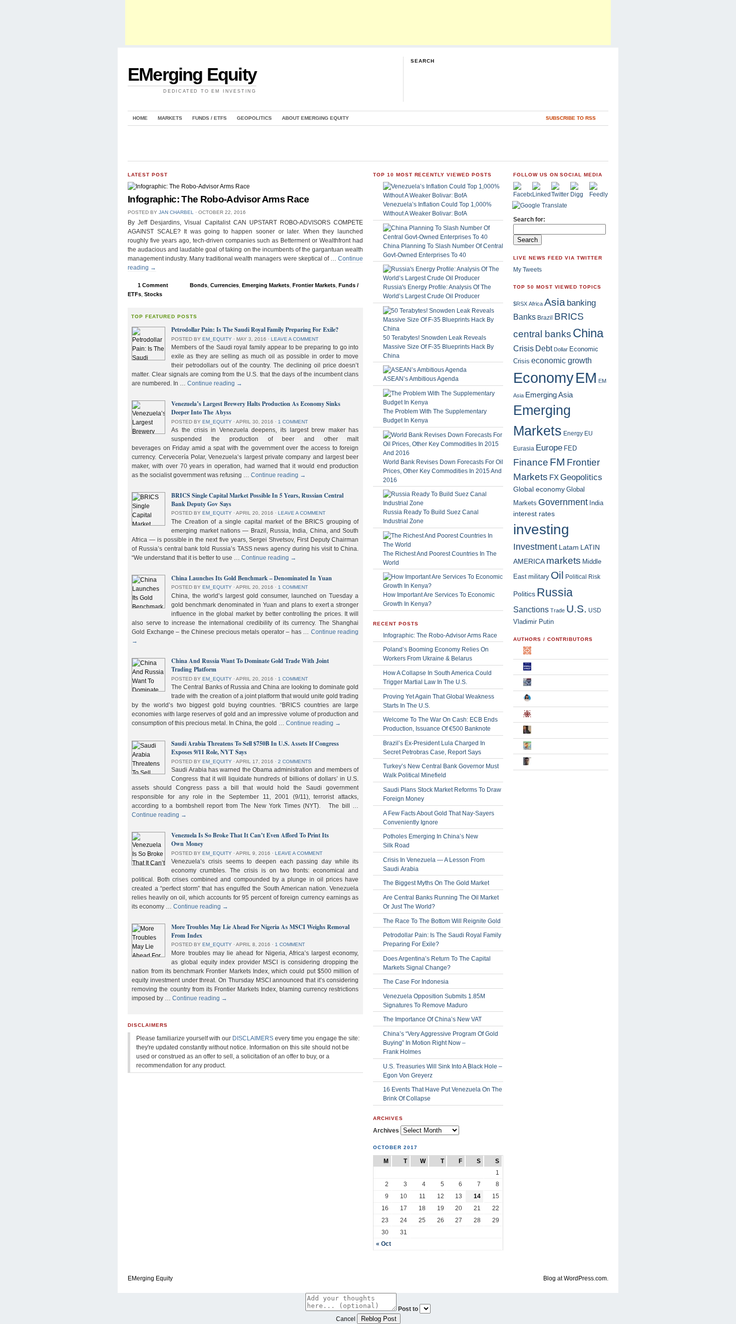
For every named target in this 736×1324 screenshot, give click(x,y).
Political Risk (582, 576)
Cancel (345, 1318)
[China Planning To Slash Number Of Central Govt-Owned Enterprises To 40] (443, 237)
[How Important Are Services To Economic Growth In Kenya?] (443, 585)
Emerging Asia (549, 394)
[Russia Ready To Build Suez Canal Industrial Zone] (443, 503)
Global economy (539, 489)
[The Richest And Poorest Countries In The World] (443, 544)
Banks (524, 316)
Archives (386, 1130)
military (538, 576)
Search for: (529, 219)
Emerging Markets (265, 285)
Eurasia (523, 448)
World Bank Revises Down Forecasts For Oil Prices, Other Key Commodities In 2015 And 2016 (443, 471)
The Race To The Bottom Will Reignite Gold (442, 921)
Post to (408, 1308)
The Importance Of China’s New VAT (432, 1019)
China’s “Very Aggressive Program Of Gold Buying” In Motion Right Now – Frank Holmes (440, 1042)
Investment (535, 547)
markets (563, 560)
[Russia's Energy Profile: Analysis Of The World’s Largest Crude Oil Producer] (443, 278)
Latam (569, 547)
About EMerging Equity (315, 118)
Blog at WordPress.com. (575, 1278)
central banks (542, 333)
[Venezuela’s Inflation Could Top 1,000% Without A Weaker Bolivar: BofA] (443, 195)
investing (541, 529)
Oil (557, 575)
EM (586, 377)
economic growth (561, 360)
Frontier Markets (313, 285)
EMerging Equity (192, 74)
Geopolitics (254, 118)
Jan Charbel (176, 212)
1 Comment (153, 285)
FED (570, 448)
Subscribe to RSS (571, 118)
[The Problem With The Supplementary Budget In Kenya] (443, 402)
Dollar (561, 349)
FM (557, 462)
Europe (549, 448)
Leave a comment (294, 339)
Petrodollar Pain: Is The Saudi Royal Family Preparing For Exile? (254, 329)
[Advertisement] (368, 22)
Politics (524, 594)
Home (140, 118)
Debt (543, 348)
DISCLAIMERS (252, 1038)
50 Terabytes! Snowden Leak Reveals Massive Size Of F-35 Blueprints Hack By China (438, 346)
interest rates (534, 514)
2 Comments (294, 761)
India (596, 503)
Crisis (523, 348)
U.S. (576, 608)
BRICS (569, 316)
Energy (573, 433)
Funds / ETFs (209, 118)
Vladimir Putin (533, 621)
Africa (536, 304)
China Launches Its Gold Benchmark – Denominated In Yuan (251, 578)
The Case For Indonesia (416, 981)
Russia (555, 592)
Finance (530, 462)
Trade (557, 610)
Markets (170, 118)
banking (581, 303)
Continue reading (214, 383)
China (588, 333)
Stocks (153, 294)
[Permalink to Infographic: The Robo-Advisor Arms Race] (189, 186)
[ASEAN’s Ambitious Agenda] (425, 369)
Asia (554, 302)
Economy (543, 378)
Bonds (198, 285)
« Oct (383, 1243)
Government (563, 502)
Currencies (224, 285)
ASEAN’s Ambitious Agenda (421, 378)
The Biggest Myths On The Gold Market (436, 883)
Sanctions (531, 609)
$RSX (520, 304)
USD (594, 610)
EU (588, 433)
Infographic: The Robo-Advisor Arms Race (218, 199)
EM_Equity (217, 339)
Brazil (545, 317)
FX (554, 477)
